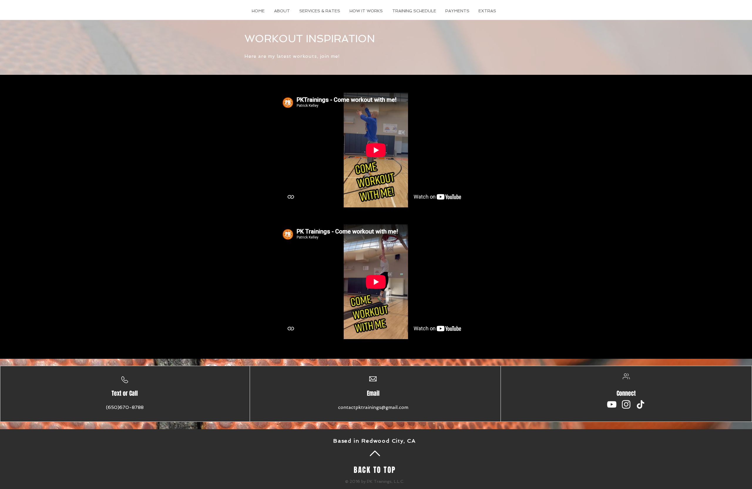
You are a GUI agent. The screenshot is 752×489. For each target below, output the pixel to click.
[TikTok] (640, 404)
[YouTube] (611, 404)
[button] (487, 11)
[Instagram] (626, 404)
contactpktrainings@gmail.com (373, 407)
